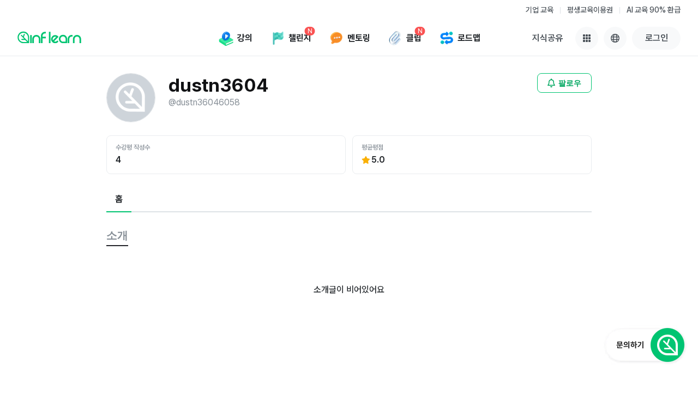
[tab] (118, 199)
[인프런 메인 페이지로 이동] (49, 37)
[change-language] (615, 38)
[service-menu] (586, 38)
